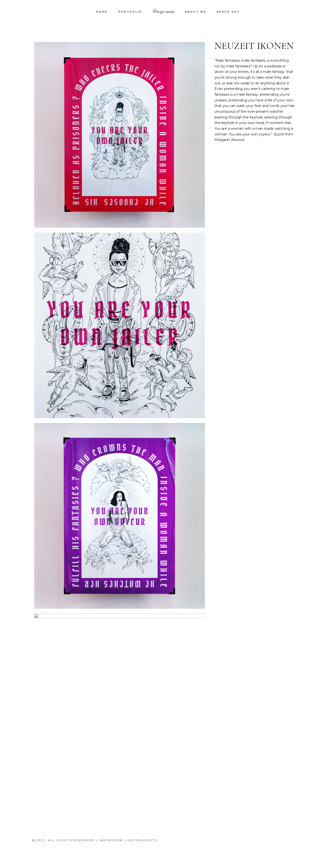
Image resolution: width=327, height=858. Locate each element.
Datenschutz (143, 840)
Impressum (111, 840)
